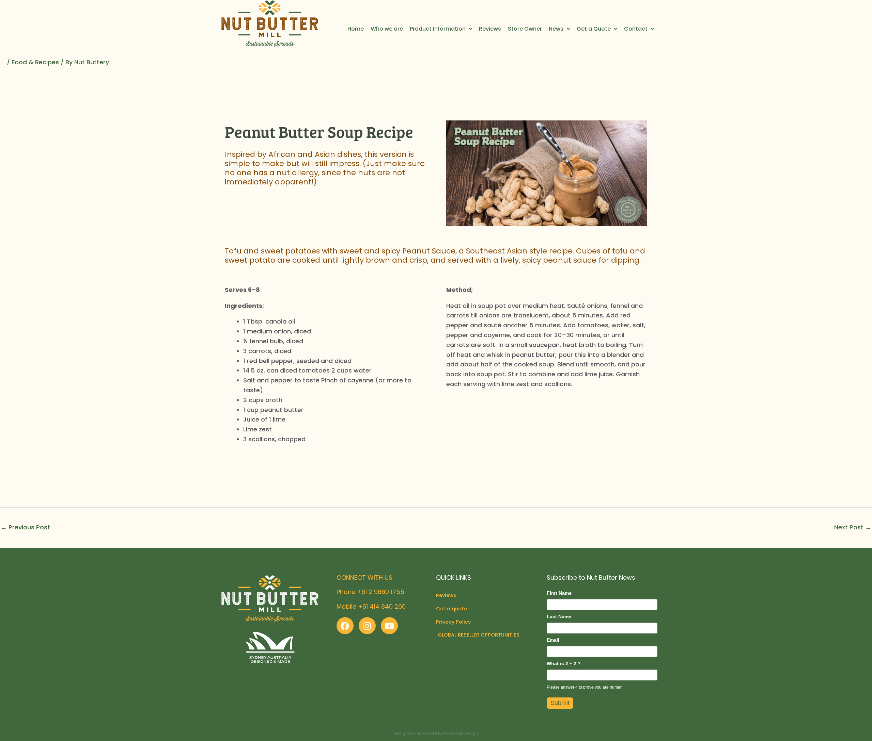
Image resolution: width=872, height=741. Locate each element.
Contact (636, 29)
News (556, 29)
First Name (559, 593)
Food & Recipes (35, 62)
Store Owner (525, 29)
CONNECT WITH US (364, 577)
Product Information (438, 29)
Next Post (852, 527)
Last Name (559, 616)
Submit (560, 702)
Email (553, 640)
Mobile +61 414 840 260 (371, 606)
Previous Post (25, 527)
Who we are (387, 29)
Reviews (490, 29)
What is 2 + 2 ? (564, 663)
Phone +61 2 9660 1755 (370, 592)
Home (355, 29)
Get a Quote (594, 29)
